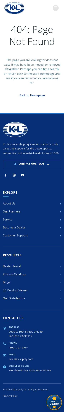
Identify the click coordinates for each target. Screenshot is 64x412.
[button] (32, 95)
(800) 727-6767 (18, 347)
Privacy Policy (10, 395)
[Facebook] (5, 175)
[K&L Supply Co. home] (15, 130)
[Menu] (56, 8)
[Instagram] (14, 175)
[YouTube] (22, 175)
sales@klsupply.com (21, 359)
